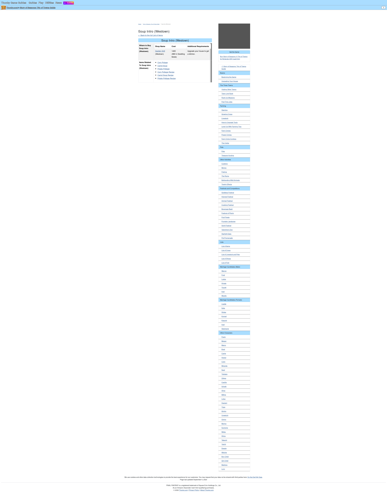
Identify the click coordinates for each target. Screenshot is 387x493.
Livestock (225, 118)
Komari (224, 316)
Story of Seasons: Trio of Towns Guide (37, 7)
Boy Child (225, 456)
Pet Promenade (227, 238)
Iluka (223, 308)
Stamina (224, 110)
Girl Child (225, 461)
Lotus (223, 399)
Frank (224, 337)
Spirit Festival (226, 225)
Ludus (224, 279)
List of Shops (226, 258)
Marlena (224, 465)
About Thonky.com (207, 490)
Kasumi (224, 320)
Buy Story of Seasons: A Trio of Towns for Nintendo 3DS (233, 57)
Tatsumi (224, 440)
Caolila (224, 382)
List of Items (226, 246)
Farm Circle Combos (229, 139)
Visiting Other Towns (229, 89)
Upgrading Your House (230, 81)
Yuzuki (224, 287)
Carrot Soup (162, 65)
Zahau (224, 378)
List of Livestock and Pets (231, 254)
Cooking (225, 164)
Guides (33, 2)
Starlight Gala (226, 234)
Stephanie (225, 329)
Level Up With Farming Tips (231, 126)
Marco (224, 345)
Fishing (224, 172)
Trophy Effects (227, 184)
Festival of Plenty (228, 213)
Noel (223, 370)
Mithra (224, 395)
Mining (224, 168)
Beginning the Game (229, 77)
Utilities (49, 2)
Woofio (224, 296)
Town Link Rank (227, 93)
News (58, 2)
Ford (223, 275)
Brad (223, 349)
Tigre (223, 407)
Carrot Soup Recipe (165, 75)
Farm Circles (226, 131)
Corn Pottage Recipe (166, 72)
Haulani (224, 403)
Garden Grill (160, 51)
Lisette (224, 304)
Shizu (224, 436)
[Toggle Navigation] (383, 7)
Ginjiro (224, 411)
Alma (223, 390)
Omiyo (224, 419)
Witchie (224, 452)
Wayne (224, 271)
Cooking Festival (228, 205)
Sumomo (225, 428)
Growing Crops (227, 114)
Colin (223, 362)
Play (40, 2)
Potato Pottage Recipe (167, 78)
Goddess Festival (228, 192)
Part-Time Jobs (227, 102)
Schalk (224, 386)
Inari (223, 291)
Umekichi (225, 415)
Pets (223, 151)
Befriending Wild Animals (231, 180)
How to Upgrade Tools (230, 122)
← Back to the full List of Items (150, 35)
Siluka (224, 312)
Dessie (224, 448)
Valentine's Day (227, 230)
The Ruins (225, 176)
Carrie (224, 353)
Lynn (223, 469)
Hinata (224, 283)
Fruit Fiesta (225, 217)
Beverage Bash (227, 209)
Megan (224, 341)
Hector (224, 357)
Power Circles (227, 135)
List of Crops (226, 250)
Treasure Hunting (228, 155)
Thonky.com (12, 7)
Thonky (13, 2)
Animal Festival (227, 201)
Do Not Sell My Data (255, 477)
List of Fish (225, 263)
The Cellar (225, 143)
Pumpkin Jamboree (228, 221)
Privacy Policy (194, 490)
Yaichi (224, 444)
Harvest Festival (227, 197)
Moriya (224, 423)
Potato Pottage (164, 68)
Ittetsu (224, 432)
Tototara (224, 374)
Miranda (224, 366)
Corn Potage (163, 62)
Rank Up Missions (228, 98)
